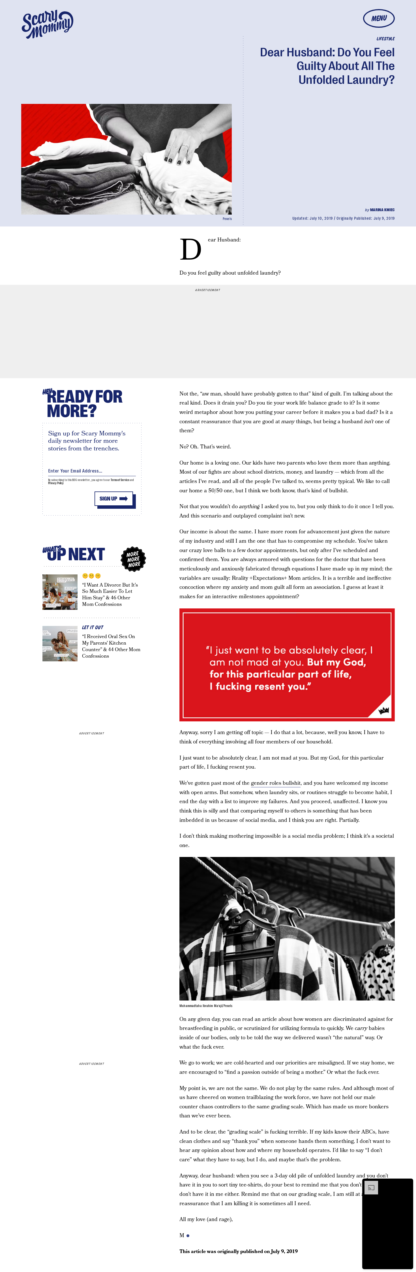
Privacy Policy (56, 483)
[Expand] (368, 1183)
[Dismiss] (406, 1183)
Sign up (108, 498)
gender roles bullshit (276, 783)
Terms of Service (120, 480)
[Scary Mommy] (47, 24)
